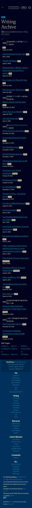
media (24, 346)
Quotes (16, 433)
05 (24, 42)
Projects (22, 362)
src (8, 479)
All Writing (16, 398)
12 (7, 319)
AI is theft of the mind (10, 119)
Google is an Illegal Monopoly (13, 203)
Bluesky (19, 369)
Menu (23, 7)
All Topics (25, 354)
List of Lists (16, 439)
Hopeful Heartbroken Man (12, 154)
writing (5, 354)
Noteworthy (16, 405)
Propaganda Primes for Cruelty (14, 138)
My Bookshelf (16, 380)
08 (16, 42)
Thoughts (16, 408)
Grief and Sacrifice (9, 210)
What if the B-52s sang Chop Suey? (15, 258)
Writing (10, 364)
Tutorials (16, 403)
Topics (17, 362)
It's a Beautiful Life (9, 187)
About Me (16, 376)
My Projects (16, 378)
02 (10, 303)
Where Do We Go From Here (13, 131)
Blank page (16, 473)
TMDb (11, 495)
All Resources (16, 423)
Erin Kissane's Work (9, 180)
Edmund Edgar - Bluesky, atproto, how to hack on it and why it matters (15, 70)
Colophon (21, 364)
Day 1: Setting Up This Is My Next (14, 80)
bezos (14, 354)
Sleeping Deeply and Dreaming (14, 102)
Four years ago (8, 294)
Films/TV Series (16, 442)
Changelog (16, 469)
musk (14, 349)
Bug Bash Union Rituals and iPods (15, 236)
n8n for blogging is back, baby (14, 54)
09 (13, 97)
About (15, 364)
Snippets (16, 428)
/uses (16, 387)
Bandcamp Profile (15, 392)
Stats (16, 417)
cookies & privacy (16, 479)
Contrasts (16, 451)
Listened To (16, 446)
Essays (16, 401)
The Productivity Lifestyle (12, 324)
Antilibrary (16, 382)
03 (8, 45)
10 (11, 125)
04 (26, 42)
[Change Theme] (29, 8)
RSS (16, 415)
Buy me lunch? (13, 7)
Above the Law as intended (12, 112)
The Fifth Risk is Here (10, 147)
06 (21, 97)
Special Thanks (16, 464)
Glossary (16, 410)
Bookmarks (16, 426)
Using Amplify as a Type (11, 277)
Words (16, 444)
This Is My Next (16, 412)
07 (19, 125)
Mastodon (12, 369)
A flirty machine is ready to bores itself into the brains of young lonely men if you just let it (14, 248)
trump (4, 346)
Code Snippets (16, 430)
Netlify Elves (10, 504)
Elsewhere (12, 367)
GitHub (19, 367)
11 (9, 125)
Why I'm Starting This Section (13, 90)
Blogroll (16, 458)
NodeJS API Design (9, 61)
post (14, 346)
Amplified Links (16, 449)
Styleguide (16, 471)
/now (15, 389)
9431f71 (10, 501)
